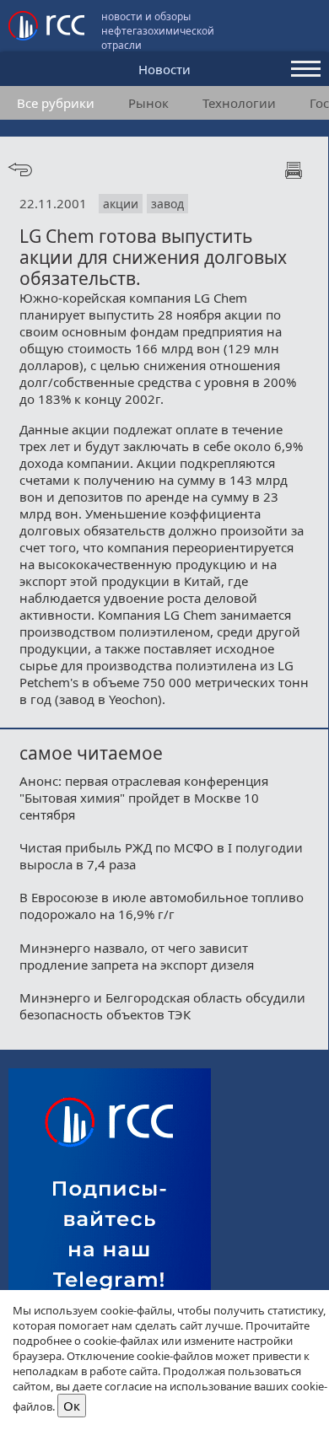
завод (167, 204)
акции (120, 204)
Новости (164, 69)
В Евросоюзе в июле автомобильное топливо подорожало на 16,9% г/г (161, 905)
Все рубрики (55, 102)
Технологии (239, 102)
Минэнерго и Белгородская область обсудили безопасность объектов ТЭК (162, 1006)
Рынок (148, 102)
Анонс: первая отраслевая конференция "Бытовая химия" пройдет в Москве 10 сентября (143, 797)
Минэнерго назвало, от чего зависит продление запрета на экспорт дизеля (136, 956)
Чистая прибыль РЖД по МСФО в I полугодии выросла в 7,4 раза (161, 856)
